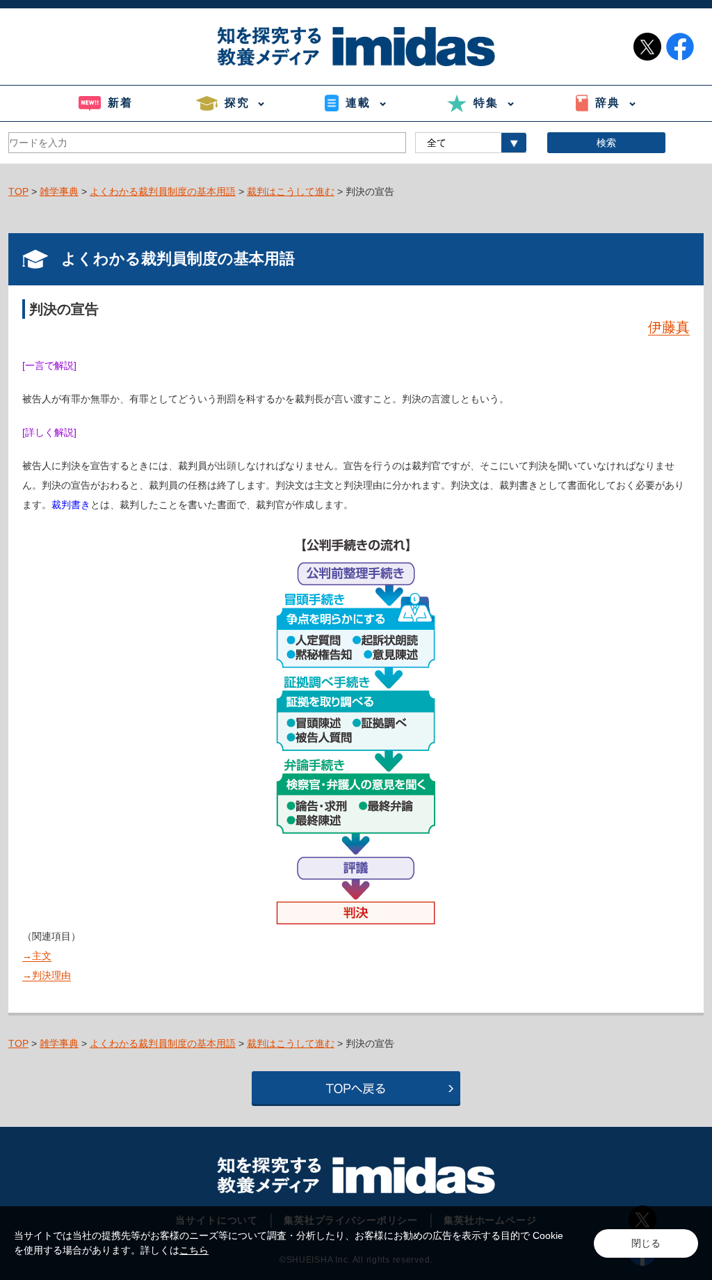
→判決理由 (46, 975)
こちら (194, 1250)
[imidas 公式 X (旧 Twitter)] (647, 47)
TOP (18, 191)
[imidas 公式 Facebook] (680, 47)
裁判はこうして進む (290, 191)
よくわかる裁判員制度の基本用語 (163, 191)
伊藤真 (669, 327)
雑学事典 (59, 191)
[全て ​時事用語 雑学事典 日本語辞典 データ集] (470, 142)
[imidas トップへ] (356, 46)
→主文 (36, 955)
